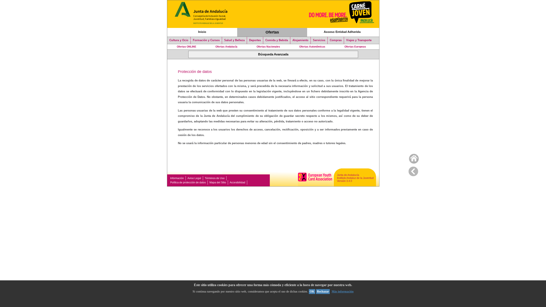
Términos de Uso (215, 178)
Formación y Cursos (206, 40)
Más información (343, 291)
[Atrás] (413, 170)
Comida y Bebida (276, 40)
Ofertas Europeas (355, 46)
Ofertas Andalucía (226, 46)
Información (177, 178)
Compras (336, 40)
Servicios (319, 40)
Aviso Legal (194, 178)
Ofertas (272, 32)
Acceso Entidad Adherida (342, 31)
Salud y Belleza (234, 40)
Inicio (202, 31)
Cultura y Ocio (178, 40)
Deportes (255, 40)
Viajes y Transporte (359, 40)
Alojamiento (300, 40)
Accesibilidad (237, 182)
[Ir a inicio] (411, 157)
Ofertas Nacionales (268, 46)
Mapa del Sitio (217, 182)
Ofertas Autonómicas (312, 46)
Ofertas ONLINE (186, 46)
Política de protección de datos (188, 182)
